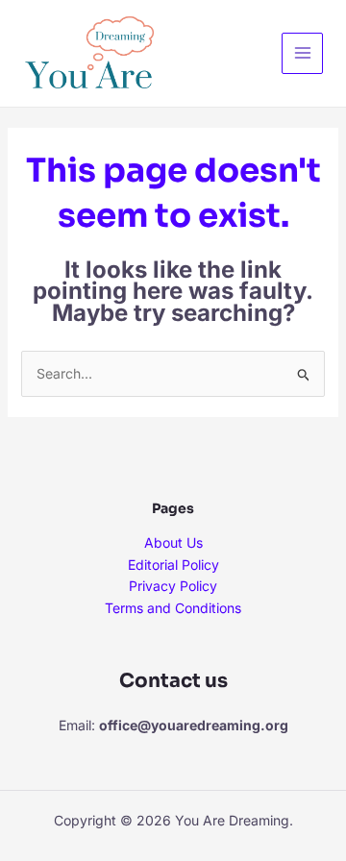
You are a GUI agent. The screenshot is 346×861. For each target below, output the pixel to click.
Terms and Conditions (173, 608)
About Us (173, 542)
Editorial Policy (173, 564)
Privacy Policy (173, 586)
